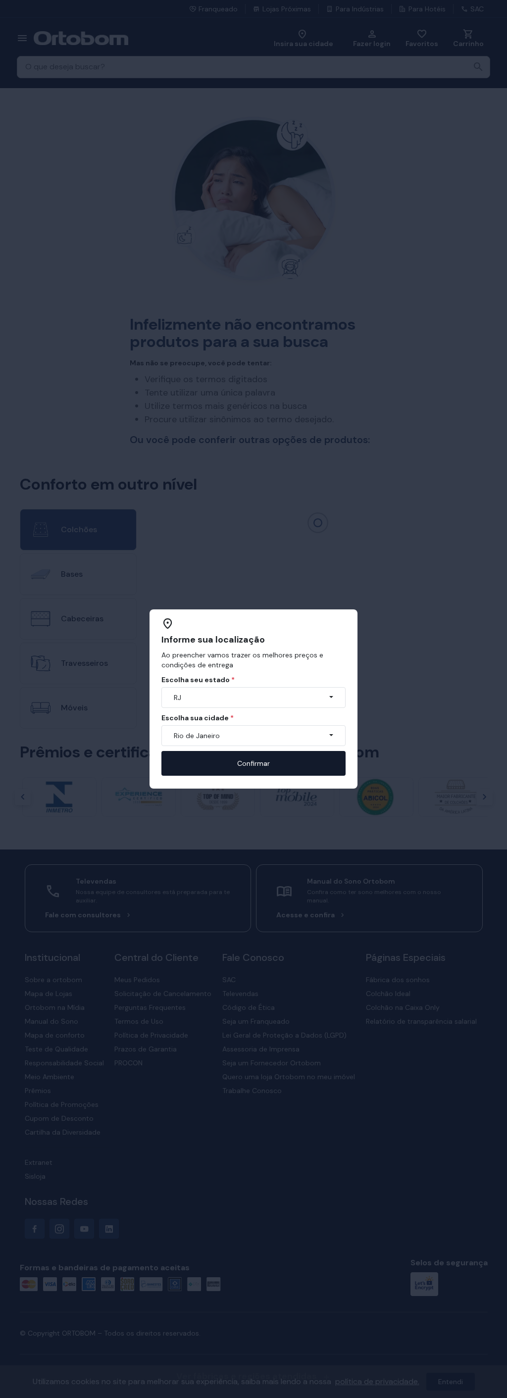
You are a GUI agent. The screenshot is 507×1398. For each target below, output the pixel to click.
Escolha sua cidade (197, 717)
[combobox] (253, 697)
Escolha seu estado (198, 679)
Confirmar (253, 763)
